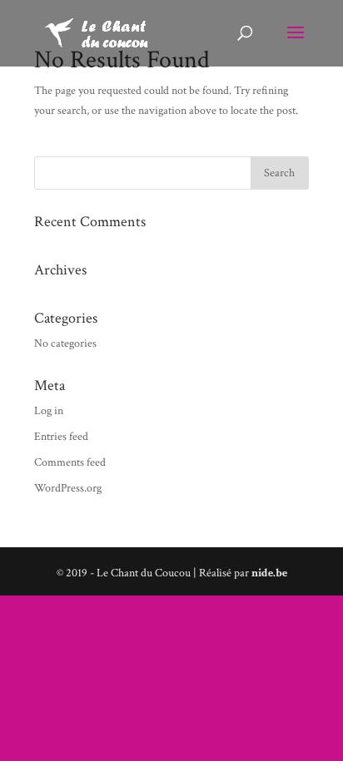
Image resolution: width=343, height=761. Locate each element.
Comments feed (70, 462)
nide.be (269, 573)
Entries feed (61, 436)
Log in (48, 410)
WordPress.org (68, 488)
